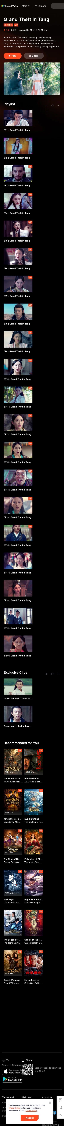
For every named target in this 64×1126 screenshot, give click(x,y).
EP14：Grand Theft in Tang (17, 489)
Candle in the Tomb (34, 939)
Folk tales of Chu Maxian (37, 859)
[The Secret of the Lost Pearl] (13, 762)
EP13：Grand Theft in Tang (17, 461)
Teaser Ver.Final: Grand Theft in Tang (22, 698)
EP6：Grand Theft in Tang (17, 268)
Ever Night (9, 899)
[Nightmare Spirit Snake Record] (33, 883)
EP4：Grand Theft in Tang (17, 212)
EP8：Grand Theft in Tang (17, 323)
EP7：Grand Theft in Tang (17, 295)
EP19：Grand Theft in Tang (17, 627)
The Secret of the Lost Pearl (18, 778)
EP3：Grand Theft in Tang (17, 185)
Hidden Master (31, 778)
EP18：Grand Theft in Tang (17, 600)
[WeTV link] (9, 6)
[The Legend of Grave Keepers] (13, 923)
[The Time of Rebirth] (13, 842)
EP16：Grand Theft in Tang (17, 544)
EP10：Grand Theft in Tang (17, 378)
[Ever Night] (13, 883)
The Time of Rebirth (14, 859)
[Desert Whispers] (13, 963)
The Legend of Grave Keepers (19, 939)
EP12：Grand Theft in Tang (17, 434)
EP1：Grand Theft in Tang (17, 129)
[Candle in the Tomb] (33, 923)
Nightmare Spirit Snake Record (40, 899)
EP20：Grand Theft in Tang (17, 655)
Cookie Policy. (31, 1110)
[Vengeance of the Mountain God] (13, 802)
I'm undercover (31, 979)
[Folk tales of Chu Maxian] (33, 842)
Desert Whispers (12, 979)
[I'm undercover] (33, 963)
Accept (30, 1117)
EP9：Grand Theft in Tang (17, 351)
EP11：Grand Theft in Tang (17, 406)
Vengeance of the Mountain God (20, 818)
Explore (42, 6)
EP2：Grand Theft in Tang (17, 157)
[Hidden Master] (33, 762)
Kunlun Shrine (31, 818)
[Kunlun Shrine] (33, 802)
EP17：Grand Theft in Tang (17, 572)
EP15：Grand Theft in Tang (17, 517)
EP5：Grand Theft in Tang (17, 240)
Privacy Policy (14, 1108)
